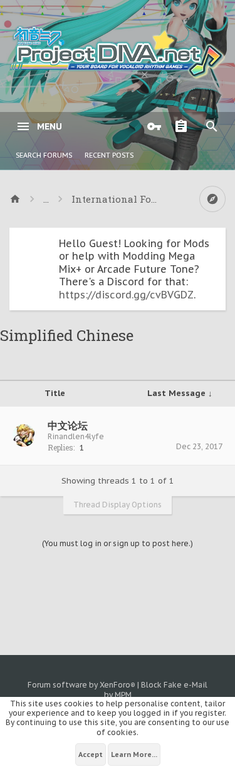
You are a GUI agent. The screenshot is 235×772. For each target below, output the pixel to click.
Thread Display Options (117, 504)
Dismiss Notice (217, 240)
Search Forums (44, 155)
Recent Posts (109, 155)
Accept (90, 754)
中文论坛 (68, 425)
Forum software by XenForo (81, 684)
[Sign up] (184, 126)
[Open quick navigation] (212, 199)
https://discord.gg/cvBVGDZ (126, 294)
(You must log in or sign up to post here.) (117, 543)
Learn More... (134, 754)
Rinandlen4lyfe (76, 436)
